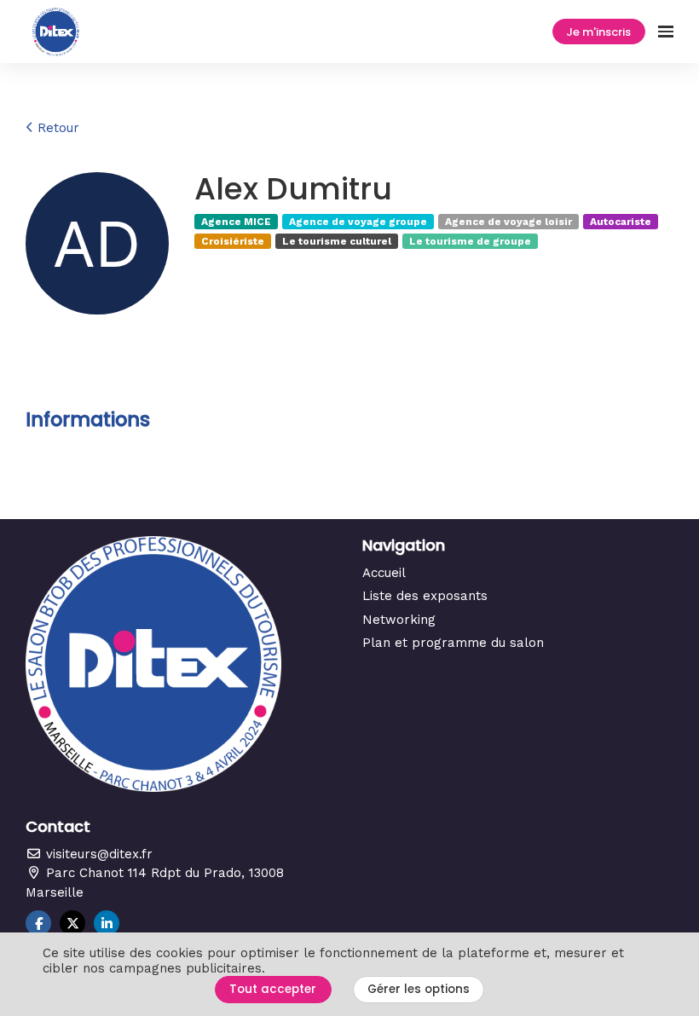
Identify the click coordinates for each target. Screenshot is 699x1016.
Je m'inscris (598, 32)
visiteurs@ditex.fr (97, 854)
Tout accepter (272, 989)
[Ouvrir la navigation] (665, 31)
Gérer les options (418, 989)
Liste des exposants (425, 595)
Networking (399, 619)
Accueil (384, 572)
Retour (56, 128)
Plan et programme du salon (453, 642)
